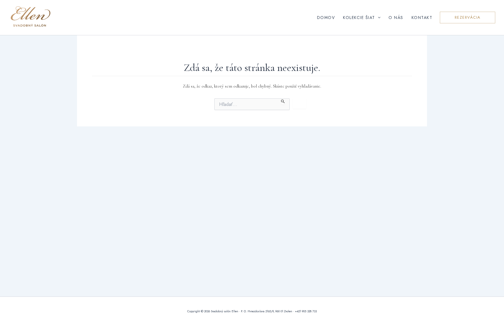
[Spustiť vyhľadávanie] (283, 101)
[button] (377, 17)
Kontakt (422, 17)
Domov (326, 17)
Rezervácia (468, 17)
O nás (395, 17)
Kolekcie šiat (359, 17)
